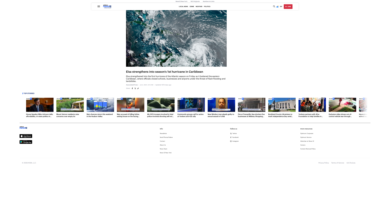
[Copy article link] (138, 88)
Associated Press (132, 85)
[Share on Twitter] (135, 88)
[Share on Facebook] (132, 88)
